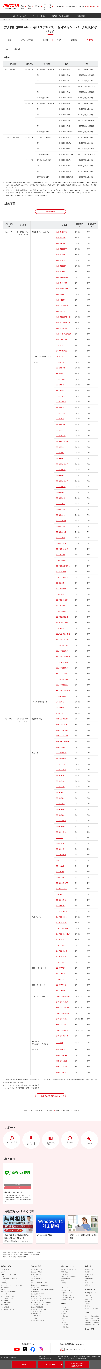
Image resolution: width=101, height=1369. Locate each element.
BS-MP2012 (60, 373)
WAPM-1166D (61, 271)
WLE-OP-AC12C (62, 1066)
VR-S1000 (59, 713)
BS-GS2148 (60, 447)
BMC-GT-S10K (61, 1024)
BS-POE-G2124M (62, 549)
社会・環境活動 (89, 1278)
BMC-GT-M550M (62, 1036)
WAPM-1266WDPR (63, 322)
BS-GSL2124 (60, 503)
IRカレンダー (88, 1299)
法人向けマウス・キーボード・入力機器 (41, 1298)
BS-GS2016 (60, 475)
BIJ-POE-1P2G (61, 922)
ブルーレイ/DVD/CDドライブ (9, 1278)
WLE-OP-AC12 (61, 1061)
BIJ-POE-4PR (61, 956)
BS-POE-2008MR (62, 617)
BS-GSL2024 (60, 509)
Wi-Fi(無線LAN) (5, 1270)
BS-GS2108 (60, 407)
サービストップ (65, 1291)
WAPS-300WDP (61, 328)
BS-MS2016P (61, 396)
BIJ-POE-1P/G (61, 939)
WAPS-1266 (60, 300)
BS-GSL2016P (61, 520)
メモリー (3, 1281)
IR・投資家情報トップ (90, 1293)
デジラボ (63, 1283)
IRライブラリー (89, 1297)
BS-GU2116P (60, 764)
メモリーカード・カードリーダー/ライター (12, 1285)
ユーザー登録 (65, 1325)
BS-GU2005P (61, 820)
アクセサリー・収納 (6, 1302)
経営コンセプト (89, 1274)
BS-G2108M (60, 605)
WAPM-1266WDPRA (63, 317)
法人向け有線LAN (36, 1274)
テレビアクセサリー (6, 1305)
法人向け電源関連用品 (37, 1307)
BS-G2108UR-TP (62, 883)
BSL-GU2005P (61, 758)
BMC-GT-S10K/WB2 (63, 1007)
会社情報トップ (89, 1270)
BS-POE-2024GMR (63, 577)
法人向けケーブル (36, 1296)
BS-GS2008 (60, 492)
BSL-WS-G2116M (62, 645)
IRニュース (88, 1295)
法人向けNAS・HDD (36, 1278)
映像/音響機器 (5, 1287)
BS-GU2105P (61, 781)
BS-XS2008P (60, 368)
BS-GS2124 (60, 430)
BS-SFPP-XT (60, 979)
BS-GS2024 (60, 458)
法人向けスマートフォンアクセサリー (41, 1302)
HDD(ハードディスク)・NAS (8, 1274)
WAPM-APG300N (62, 277)
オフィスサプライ (36, 1313)
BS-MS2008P (61, 402)
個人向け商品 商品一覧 (7, 1309)
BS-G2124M (60, 554)
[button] (50, 211)
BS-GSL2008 (60, 526)
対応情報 (63, 1314)
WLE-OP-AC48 (61, 1055)
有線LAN (3, 1272)
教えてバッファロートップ (68, 1270)
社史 (86, 1281)
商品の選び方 (65, 1272)
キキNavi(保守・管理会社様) (92, 1325)
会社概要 (87, 1272)
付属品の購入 (65, 1327)
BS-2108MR (60, 628)
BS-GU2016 (60, 803)
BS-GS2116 (60, 419)
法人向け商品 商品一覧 (37, 1320)
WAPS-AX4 (60, 294)
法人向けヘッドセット (37, 1300)
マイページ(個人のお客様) (92, 1316)
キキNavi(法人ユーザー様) (92, 1322)
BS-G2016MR (61, 588)
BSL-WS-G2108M (62, 679)
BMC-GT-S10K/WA (62, 1002)
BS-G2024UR (61, 832)
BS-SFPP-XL (60, 973)
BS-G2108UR (61, 877)
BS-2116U (59, 860)
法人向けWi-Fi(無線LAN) (37, 1272)
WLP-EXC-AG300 (62, 741)
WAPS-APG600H (62, 305)
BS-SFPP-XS (60, 968)
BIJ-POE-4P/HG (61, 945)
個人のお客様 (89, 1329)
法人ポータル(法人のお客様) (92, 1318)
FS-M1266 (59, 356)
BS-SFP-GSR (61, 985)
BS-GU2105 (60, 787)
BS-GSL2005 (60, 537)
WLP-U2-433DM (62, 719)
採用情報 (87, 1285)
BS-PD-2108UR (61, 888)
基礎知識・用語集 (65, 1278)
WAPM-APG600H (62, 288)
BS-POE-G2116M (62, 600)
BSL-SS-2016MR (62, 651)
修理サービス (65, 1316)
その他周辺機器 (5, 1307)
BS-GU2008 (60, 815)
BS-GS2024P (60, 469)
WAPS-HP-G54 (61, 339)
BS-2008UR (60, 905)
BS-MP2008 (60, 379)
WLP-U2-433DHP (62, 724)
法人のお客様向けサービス (68, 1297)
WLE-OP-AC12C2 (62, 1072)
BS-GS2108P (60, 413)
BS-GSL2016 (60, 515)
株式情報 (87, 1306)
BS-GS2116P (60, 424)
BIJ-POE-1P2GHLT (63, 934)
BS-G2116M (60, 583)
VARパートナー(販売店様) (92, 1320)
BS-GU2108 (60, 775)
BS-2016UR (60, 866)
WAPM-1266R (61, 266)
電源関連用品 (4, 1300)
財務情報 (87, 1304)
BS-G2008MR (61, 611)
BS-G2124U (60, 849)
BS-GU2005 (60, 826)
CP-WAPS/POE (61, 351)
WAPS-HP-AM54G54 (63, 334)
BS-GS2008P (60, 498)
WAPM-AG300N (61, 283)
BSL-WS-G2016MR (63, 656)
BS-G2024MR (61, 560)
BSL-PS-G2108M (62, 685)
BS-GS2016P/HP (62, 481)
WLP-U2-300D (61, 747)
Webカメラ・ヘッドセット (8, 1294)
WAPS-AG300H (61, 311)
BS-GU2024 (60, 792)
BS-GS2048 (60, 452)
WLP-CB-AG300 (62, 730)
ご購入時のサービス (66, 1293)
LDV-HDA (59, 1042)
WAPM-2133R (61, 254)
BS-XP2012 (60, 385)
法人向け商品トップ (36, 1270)
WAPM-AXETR (61, 232)
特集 (62, 1281)
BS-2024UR (60, 843)
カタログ (63, 1320)
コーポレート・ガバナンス (91, 1308)
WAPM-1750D (61, 260)
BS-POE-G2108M (62, 622)
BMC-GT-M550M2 (62, 1030)
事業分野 (87, 1276)
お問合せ (63, 1318)
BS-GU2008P (61, 809)
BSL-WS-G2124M (62, 639)
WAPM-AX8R (60, 237)
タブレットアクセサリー (7, 1298)
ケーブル (3, 1289)
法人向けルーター (36, 1276)
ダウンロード (65, 1311)
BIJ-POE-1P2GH (62, 928)
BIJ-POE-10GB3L (62, 917)
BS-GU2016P (61, 798)
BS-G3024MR (61, 696)
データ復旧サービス (66, 1299)
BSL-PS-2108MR (62, 668)
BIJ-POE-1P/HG (61, 951)
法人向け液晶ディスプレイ (38, 1294)
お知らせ (63, 1322)
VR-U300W (60, 707)
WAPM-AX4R (60, 243)
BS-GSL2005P (61, 543)
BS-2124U (59, 837)
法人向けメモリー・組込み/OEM (39, 1285)
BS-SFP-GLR (60, 990)
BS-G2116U (60, 871)
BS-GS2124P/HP (62, 441)
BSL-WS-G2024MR (63, 634)
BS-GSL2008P (61, 532)
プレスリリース (89, 1283)
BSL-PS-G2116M (62, 662)
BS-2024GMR (61, 571)
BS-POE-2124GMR (63, 566)
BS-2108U (59, 894)
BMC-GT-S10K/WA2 (63, 996)
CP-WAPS (59, 345)
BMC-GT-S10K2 (61, 1019)
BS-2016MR (60, 594)
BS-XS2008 (60, 362)
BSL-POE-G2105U (62, 911)
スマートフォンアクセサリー (9, 1296)
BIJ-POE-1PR (61, 962)
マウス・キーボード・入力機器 (9, 1292)
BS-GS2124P (60, 436)
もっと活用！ (64, 1274)
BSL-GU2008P (61, 753)
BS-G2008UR (61, 900)
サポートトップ (65, 1307)
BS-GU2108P (61, 770)
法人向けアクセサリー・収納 (38, 1309)
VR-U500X (60, 702)
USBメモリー (4, 1283)
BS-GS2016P (60, 486)
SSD (2, 1276)
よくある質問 (65, 1309)
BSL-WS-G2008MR (63, 690)
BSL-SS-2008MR (62, 673)
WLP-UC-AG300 (62, 736)
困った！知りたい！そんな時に (69, 1276)
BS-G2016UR (61, 854)
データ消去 (34, 1318)
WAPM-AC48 (60, 1049)
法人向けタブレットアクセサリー (40, 1305)
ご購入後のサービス (66, 1295)
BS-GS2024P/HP (62, 464)
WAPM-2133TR (61, 249)
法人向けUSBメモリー (37, 1287)
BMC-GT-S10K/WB (62, 1013)
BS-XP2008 (60, 390)
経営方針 (87, 1301)
